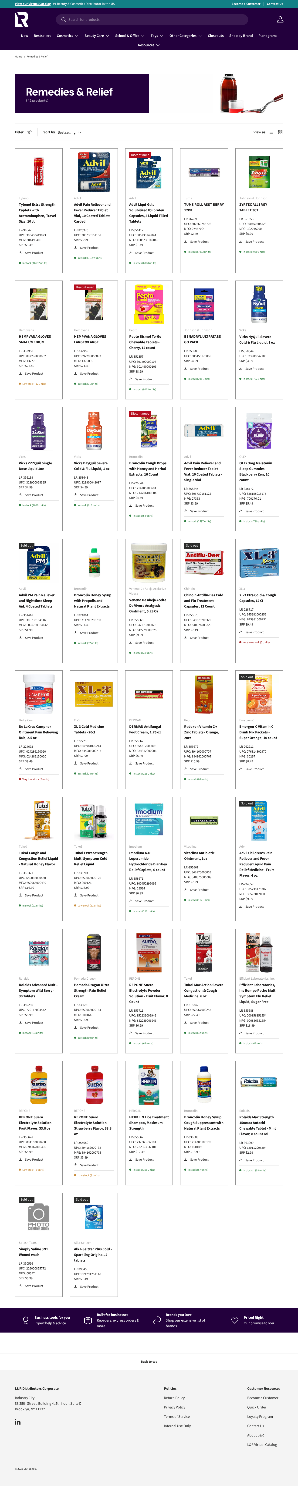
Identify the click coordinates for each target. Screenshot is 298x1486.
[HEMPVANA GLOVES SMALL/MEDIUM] (39, 304)
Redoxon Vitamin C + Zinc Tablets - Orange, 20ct (201, 732)
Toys (154, 35)
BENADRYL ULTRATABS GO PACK (202, 339)
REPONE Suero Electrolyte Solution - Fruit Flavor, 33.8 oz (36, 1123)
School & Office (127, 35)
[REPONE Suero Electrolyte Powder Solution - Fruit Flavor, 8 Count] (149, 953)
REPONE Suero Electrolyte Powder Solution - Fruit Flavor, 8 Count (148, 993)
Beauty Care (94, 35)
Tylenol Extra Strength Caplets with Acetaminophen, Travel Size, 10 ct (37, 213)
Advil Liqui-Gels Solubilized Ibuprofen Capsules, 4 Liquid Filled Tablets (148, 213)
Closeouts (216, 35)
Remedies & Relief (37, 56)
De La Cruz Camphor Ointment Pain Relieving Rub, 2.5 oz (38, 732)
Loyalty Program (260, 1416)
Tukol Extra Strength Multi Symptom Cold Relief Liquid (91, 858)
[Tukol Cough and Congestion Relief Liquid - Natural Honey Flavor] (39, 821)
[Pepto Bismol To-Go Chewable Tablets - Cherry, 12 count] (149, 304)
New (24, 35)
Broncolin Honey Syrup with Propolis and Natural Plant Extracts (92, 601)
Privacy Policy (174, 1407)
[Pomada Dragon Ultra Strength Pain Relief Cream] (94, 953)
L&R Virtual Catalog (262, 1444)
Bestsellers (42, 35)
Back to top (149, 1361)
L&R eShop (30, 1469)
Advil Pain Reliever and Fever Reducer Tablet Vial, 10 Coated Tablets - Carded (93, 213)
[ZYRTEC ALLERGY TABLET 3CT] (259, 172)
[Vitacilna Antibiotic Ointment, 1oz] (204, 821)
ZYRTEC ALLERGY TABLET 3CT (253, 207)
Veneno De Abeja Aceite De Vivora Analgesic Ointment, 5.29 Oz (147, 605)
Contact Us (275, 3)
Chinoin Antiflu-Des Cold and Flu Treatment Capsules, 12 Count (203, 601)
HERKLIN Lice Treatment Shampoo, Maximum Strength (149, 1123)
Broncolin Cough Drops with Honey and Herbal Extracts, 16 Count (147, 469)
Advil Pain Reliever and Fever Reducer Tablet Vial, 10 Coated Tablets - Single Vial (203, 472)
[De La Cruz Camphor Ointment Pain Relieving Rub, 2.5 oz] (39, 694)
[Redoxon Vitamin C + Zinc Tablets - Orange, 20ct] (204, 694)
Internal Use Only (177, 1426)
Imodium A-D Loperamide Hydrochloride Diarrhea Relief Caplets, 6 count (148, 861)
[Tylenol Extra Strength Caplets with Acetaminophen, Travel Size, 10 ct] (39, 172)
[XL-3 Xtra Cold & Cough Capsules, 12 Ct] (259, 563)
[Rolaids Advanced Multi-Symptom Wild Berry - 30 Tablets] (39, 953)
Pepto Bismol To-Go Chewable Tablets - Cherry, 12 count (145, 342)
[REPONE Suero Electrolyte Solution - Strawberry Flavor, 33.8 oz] (94, 1085)
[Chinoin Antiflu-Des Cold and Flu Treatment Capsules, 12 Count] (204, 563)
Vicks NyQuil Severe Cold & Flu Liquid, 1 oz (257, 339)
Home (18, 56)
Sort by (49, 132)
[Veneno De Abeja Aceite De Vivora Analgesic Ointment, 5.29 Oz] (149, 563)
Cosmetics (65, 35)
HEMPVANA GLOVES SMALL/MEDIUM (35, 339)
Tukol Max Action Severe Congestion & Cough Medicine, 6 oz (203, 990)
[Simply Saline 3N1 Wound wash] (39, 1217)
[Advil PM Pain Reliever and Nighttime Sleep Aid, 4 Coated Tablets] (39, 563)
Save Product (33, 253)
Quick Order (256, 1407)
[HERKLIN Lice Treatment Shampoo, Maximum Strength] (149, 1085)
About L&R (255, 1435)
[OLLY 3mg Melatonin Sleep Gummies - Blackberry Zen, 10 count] (259, 431)
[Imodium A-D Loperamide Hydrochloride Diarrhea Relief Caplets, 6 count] (149, 821)
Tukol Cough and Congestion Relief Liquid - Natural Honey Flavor (38, 858)
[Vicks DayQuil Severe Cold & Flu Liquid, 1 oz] (94, 431)
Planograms (267, 35)
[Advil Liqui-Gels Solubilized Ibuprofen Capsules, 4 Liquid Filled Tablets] (149, 172)
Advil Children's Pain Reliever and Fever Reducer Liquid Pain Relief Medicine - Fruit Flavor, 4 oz (256, 864)
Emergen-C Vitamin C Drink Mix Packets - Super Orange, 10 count (258, 732)
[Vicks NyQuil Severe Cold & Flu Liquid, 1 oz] (259, 304)
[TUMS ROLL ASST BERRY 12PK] (204, 172)
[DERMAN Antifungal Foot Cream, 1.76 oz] (149, 694)
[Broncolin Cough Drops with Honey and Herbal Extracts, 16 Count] (149, 431)
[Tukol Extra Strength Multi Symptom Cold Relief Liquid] (94, 821)
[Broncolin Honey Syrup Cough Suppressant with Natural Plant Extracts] (204, 1085)
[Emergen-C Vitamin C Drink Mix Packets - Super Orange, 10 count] (259, 694)
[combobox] (152, 19)
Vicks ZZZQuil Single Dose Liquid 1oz (35, 466)
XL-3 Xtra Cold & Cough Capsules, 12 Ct (257, 598)
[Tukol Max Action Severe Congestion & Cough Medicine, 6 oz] (204, 953)
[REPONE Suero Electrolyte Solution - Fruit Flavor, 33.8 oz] (39, 1085)
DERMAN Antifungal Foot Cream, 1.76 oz (145, 729)
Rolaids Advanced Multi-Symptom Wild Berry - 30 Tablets (38, 990)
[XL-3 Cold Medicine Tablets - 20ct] (94, 694)
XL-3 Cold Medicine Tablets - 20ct (89, 729)
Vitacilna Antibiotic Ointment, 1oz (199, 855)
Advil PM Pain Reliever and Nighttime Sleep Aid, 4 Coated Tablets (36, 601)
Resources (146, 45)
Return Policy (174, 1398)
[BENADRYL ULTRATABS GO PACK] (204, 304)
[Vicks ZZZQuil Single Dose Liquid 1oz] (39, 431)
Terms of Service (177, 1416)
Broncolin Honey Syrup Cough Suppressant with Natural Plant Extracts (204, 1123)
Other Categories (182, 35)
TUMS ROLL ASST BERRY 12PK (204, 207)
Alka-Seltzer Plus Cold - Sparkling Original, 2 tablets (93, 1255)
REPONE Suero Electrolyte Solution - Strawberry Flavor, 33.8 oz (93, 1126)
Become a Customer (246, 3)
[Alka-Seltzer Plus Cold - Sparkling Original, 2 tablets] (94, 1217)
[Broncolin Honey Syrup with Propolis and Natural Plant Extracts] (94, 563)
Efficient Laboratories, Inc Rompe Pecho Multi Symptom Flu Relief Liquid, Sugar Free (257, 993)
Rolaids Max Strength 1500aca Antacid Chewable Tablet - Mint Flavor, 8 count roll (257, 1126)
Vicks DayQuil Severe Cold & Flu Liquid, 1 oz (91, 466)
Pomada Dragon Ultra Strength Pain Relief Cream (91, 990)
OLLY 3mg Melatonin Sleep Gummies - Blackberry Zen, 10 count (255, 472)
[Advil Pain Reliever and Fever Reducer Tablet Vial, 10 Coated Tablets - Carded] (94, 172)
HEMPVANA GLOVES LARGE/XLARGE (90, 339)
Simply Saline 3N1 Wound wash (33, 1252)
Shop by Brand (241, 35)
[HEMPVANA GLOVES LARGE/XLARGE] (94, 304)
